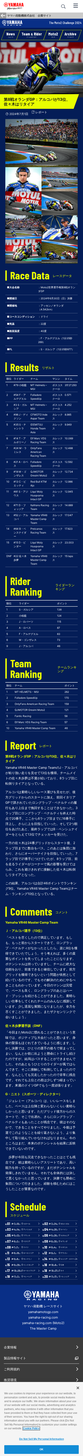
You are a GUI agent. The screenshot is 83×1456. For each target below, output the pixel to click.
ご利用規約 (12, 1369)
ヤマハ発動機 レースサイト (43, 1306)
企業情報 (10, 1347)
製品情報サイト (15, 1358)
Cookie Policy (31, 1428)
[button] (70, 35)
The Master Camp (43, 1328)
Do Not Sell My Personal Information (41, 1439)
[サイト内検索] (63, 6)
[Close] (78, 1388)
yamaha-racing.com (43, 1317)
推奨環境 (10, 1380)
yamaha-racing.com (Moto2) (43, 1323)
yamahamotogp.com (43, 1312)
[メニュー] (76, 5)
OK (41, 1449)
